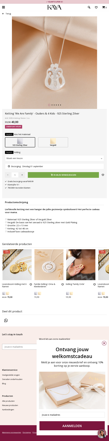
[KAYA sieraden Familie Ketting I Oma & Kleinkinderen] (49, 264)
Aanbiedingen (8, 409)
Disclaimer (27, 432)
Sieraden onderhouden (12, 379)
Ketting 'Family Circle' (75, 284)
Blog (4, 383)
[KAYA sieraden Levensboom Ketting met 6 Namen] (17, 264)
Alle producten (8, 401)
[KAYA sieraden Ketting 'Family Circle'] (81, 264)
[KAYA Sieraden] (54, 7)
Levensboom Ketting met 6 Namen (14, 285)
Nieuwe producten (10, 405)
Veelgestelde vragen (11, 375)
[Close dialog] (104, 343)
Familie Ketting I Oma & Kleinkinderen (44, 285)
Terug (8, 13)
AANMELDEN (72, 426)
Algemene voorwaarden (11, 432)
